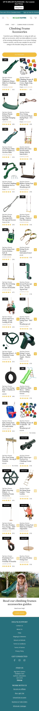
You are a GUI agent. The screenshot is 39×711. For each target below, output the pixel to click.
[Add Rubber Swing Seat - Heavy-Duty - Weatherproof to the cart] (35, 183)
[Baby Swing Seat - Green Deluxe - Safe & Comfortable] (10, 236)
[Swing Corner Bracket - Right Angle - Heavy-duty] (28, 340)
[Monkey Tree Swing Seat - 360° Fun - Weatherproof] (28, 306)
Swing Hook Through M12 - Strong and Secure (9, 218)
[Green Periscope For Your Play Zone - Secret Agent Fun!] (28, 271)
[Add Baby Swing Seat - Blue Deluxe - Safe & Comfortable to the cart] (17, 423)
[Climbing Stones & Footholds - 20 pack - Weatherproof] (28, 410)
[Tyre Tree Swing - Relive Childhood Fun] (10, 375)
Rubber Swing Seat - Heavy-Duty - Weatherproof (26, 185)
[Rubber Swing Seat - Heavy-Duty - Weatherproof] (28, 171)
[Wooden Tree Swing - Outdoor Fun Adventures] (28, 203)
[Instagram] (19, 660)
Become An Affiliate (19, 689)
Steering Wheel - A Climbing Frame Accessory (9, 355)
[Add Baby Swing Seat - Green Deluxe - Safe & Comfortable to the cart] (17, 249)
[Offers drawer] (7, 18)
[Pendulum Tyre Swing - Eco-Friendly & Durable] (10, 545)
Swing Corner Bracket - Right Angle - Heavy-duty (25, 356)
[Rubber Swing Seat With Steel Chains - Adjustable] (28, 512)
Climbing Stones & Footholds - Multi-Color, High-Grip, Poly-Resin (26, 82)
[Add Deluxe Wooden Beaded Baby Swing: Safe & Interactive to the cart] (35, 149)
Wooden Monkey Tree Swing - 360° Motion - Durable (8, 526)
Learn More (19, 613)
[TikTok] (24, 660)
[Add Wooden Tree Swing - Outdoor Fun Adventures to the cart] (35, 216)
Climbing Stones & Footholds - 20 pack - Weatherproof (26, 425)
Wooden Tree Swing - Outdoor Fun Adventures (26, 218)
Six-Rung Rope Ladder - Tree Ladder (25, 492)
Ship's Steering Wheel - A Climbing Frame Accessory (8, 493)
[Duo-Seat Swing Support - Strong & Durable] (10, 445)
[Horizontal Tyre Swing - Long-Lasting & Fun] (10, 306)
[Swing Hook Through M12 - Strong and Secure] (10, 203)
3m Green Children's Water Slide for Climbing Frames (9, 82)
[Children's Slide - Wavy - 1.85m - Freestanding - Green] (28, 375)
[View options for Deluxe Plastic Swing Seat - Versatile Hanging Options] (17, 114)
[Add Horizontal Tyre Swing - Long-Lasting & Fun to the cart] (17, 319)
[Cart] (35, 18)
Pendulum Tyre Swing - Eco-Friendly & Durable (9, 559)
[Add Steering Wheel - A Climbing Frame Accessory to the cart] (17, 353)
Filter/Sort (19, 55)
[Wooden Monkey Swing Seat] (28, 545)
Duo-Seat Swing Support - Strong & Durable (9, 459)
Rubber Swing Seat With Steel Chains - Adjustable (26, 526)
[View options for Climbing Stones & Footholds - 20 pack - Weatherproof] (35, 423)
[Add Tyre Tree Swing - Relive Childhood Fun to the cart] (17, 388)
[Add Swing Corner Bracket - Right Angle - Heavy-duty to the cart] (35, 353)
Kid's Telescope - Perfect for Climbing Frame (26, 459)
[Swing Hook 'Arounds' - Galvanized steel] (28, 236)
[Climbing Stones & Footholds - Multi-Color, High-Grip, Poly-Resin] (28, 66)
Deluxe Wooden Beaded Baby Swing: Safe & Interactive (25, 151)
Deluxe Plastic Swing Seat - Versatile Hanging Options (8, 116)
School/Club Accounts (19, 697)
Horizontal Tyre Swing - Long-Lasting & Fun (8, 320)
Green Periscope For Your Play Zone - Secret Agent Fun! (26, 286)
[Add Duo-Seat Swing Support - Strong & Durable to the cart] (17, 457)
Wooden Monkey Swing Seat (26, 559)
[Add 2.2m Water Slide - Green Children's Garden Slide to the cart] (17, 149)
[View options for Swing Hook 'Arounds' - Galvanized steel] (35, 249)
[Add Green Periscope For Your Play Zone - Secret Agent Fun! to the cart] (35, 284)
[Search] (31, 18)
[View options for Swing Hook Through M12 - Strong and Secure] (17, 216)
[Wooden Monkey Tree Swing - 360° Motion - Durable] (10, 512)
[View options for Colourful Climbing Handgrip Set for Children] (17, 183)
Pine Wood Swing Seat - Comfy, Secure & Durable (8, 285)
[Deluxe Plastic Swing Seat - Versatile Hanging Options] (10, 101)
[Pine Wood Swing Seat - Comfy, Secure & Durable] (10, 271)
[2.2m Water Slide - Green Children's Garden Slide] (10, 136)
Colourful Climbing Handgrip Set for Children (9, 185)
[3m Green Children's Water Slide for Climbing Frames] (10, 66)
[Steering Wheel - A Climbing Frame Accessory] (10, 340)
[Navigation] (3, 18)
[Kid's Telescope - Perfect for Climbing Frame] (28, 445)
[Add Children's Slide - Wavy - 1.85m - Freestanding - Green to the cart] (35, 388)
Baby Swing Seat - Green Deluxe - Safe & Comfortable (8, 252)
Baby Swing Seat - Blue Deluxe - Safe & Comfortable (9, 424)
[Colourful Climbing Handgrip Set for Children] (10, 171)
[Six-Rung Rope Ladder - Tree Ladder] (28, 477)
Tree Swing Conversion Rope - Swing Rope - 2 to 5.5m (26, 116)
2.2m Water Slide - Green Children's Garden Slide (9, 150)
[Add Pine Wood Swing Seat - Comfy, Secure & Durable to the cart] (17, 284)
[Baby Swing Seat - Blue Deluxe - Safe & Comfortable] (10, 410)
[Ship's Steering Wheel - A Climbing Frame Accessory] (10, 477)
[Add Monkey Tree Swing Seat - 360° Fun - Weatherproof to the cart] (35, 319)
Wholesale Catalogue (19, 706)
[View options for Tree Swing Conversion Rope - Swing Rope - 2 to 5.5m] (35, 114)
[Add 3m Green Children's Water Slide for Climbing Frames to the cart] (17, 79)
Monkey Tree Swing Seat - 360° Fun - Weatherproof (26, 321)
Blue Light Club (19, 693)
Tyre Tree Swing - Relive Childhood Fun (8, 390)
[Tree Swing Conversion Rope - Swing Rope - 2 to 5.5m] (28, 101)
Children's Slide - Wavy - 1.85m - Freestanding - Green (26, 390)
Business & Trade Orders (19, 702)
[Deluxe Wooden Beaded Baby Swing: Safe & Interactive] (28, 136)
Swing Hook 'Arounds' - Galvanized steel (26, 251)
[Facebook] (14, 660)
